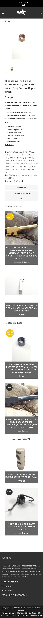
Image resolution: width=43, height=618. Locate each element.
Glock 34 (32, 166)
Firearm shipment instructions (14, 595)
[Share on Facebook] (14, 181)
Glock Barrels (20, 169)
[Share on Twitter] (17, 181)
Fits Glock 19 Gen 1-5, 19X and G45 (21, 158)
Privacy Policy (8, 591)
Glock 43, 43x (10, 169)
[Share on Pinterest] (22, 181)
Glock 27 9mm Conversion (19, 166)
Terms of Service (9, 586)
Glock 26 (27, 163)
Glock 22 (31, 161)
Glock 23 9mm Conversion (14, 163)
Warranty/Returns (10, 582)
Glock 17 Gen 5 (10, 161)
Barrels (17, 155)
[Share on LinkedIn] (19, 181)
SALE (7, 172)
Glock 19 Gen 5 (22, 161)
